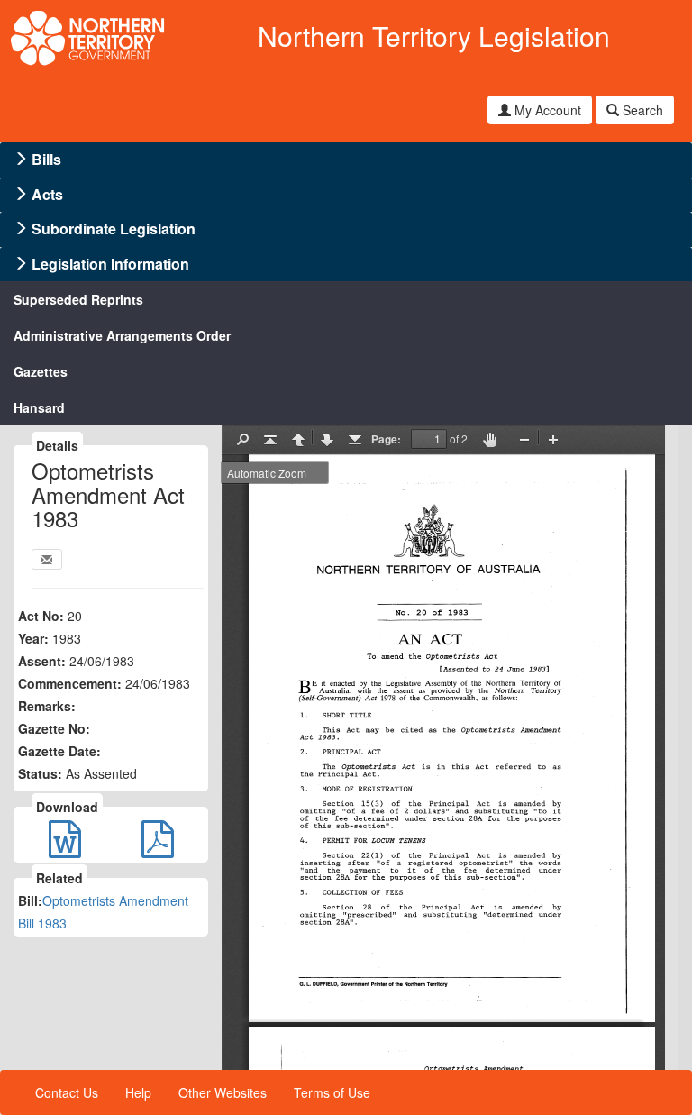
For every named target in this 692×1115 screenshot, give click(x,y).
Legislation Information (110, 263)
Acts (47, 194)
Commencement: (70, 683)
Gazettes (41, 371)
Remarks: (47, 706)
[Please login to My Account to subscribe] (47, 559)
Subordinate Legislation (114, 228)
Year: (33, 638)
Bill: (30, 900)
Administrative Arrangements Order (122, 335)
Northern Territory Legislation (434, 35)
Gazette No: (54, 728)
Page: (386, 439)
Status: (40, 773)
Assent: (42, 661)
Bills (46, 159)
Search (641, 110)
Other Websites (222, 1092)
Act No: (41, 616)
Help (138, 1092)
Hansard (39, 407)
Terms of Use (332, 1092)
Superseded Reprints (78, 299)
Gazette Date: (59, 751)
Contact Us (66, 1092)
